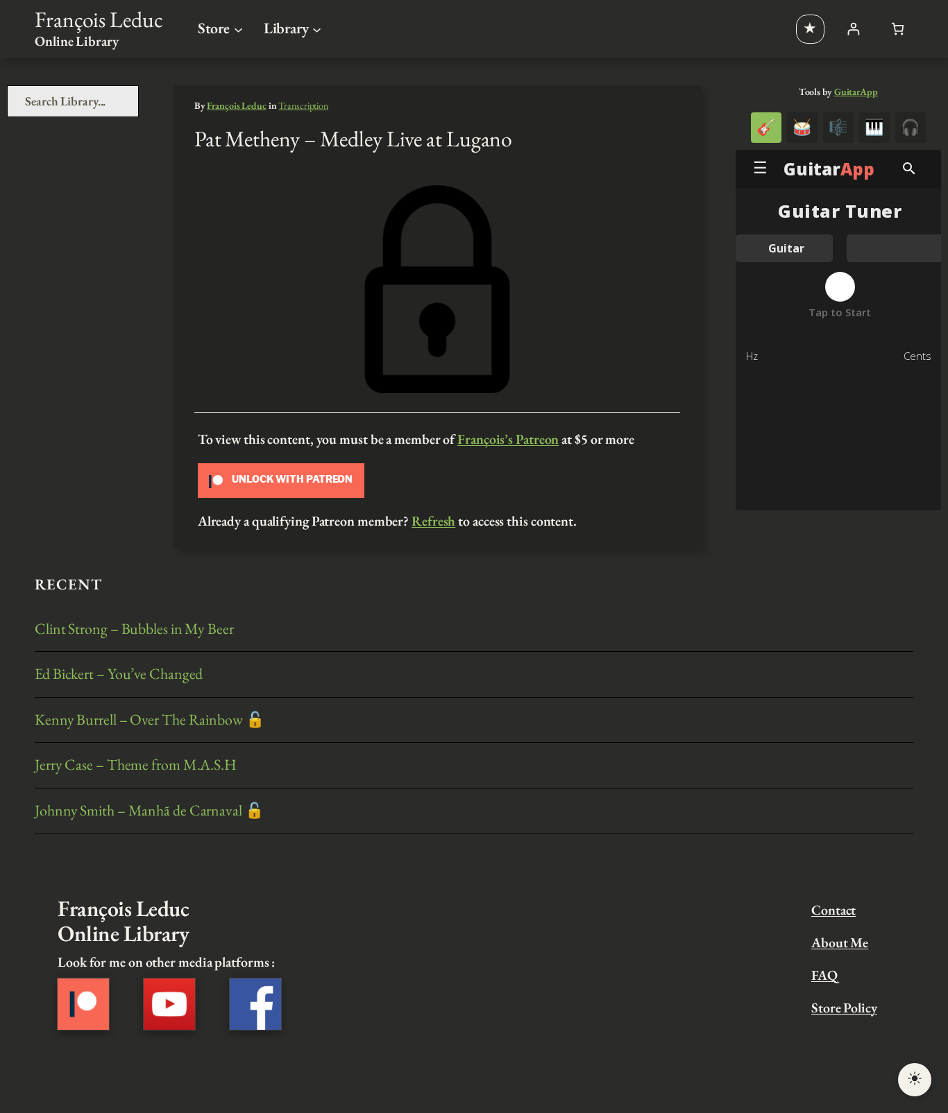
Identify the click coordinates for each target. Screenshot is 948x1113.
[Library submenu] (316, 28)
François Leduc (99, 19)
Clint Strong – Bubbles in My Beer (134, 629)
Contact (833, 910)
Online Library (77, 41)
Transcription (303, 105)
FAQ (824, 975)
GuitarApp (856, 91)
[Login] (853, 28)
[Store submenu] (238, 28)
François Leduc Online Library (123, 920)
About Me (839, 942)
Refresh (433, 521)
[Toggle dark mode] (914, 1079)
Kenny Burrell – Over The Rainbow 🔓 (149, 720)
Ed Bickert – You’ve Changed (119, 674)
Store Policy (844, 1008)
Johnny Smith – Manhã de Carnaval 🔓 (149, 811)
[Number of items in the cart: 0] (897, 28)
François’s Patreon (508, 439)
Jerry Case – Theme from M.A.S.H (136, 765)
